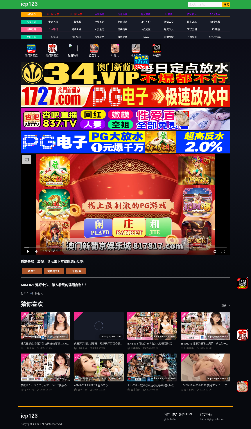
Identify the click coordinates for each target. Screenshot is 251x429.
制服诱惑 (122, 21)
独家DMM (192, 21)
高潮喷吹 (169, 36)
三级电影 (76, 21)
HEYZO (145, 36)
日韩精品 (122, 29)
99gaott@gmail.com (211, 419)
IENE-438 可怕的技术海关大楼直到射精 (149, 343)
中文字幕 (53, 21)
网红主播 (76, 29)
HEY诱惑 (215, 29)
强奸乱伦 (145, 21)
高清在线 (31, 21)
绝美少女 (169, 29)
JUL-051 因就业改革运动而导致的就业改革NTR (154, 385)
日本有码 (53, 29)
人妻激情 (99, 29)
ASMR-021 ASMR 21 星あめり (91, 385)
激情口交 (169, 21)
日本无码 (53, 36)
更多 (224, 305)
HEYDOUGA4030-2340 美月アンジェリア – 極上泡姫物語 (213, 385)
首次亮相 (192, 29)
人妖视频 (145, 29)
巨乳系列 (99, 21)
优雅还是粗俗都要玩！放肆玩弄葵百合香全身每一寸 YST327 (108, 343)
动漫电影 (215, 21)
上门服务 (76, 271)
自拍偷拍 (76, 36)
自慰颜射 (192, 36)
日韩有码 (38, 293)
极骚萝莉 (122, 36)
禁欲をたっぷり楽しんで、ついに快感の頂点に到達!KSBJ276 (56, 385)
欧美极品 (99, 36)
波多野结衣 (215, 36)
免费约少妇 (53, 271)
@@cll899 (170, 419)
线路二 (32, 271)
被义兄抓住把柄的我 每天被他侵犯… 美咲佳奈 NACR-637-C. (54, 343)
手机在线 (31, 36)
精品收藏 (31, 29)
